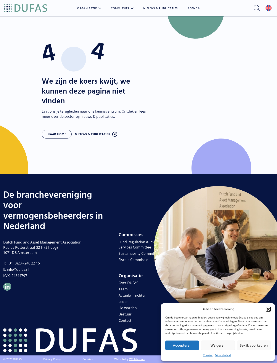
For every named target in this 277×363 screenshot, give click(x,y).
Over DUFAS (128, 282)
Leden (124, 301)
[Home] (25, 8)
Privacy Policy (52, 359)
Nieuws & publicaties (92, 134)
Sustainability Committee (139, 253)
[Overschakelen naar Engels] (268, 8)
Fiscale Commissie (133, 259)
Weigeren (218, 345)
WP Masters (137, 359)
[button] (268, 309)
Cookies (208, 355)
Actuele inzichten (133, 295)
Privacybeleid (223, 355)
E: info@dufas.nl (16, 269)
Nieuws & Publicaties (160, 8)
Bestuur (125, 314)
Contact (125, 320)
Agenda (193, 8)
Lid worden (128, 308)
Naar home (56, 134)
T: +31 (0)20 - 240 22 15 (21, 263)
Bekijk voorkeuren (254, 345)
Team (123, 289)
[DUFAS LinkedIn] (7, 287)
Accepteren (182, 345)
